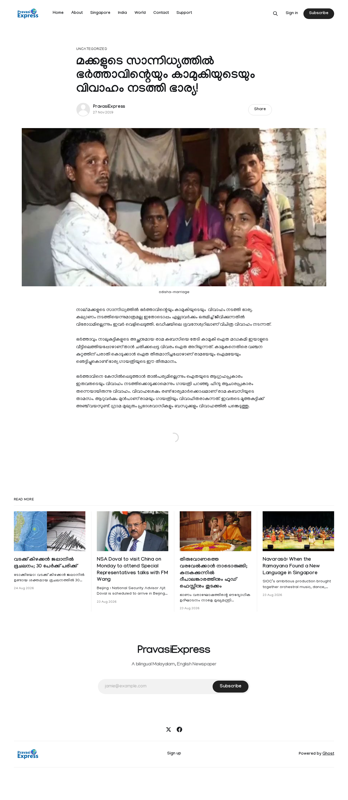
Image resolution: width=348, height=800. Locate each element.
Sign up (174, 753)
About (77, 13)
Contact (161, 13)
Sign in (292, 13)
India (122, 13)
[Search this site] (275, 13)
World (140, 13)
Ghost (328, 754)
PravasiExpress (109, 107)
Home (58, 13)
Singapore (100, 13)
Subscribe (318, 13)
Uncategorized (91, 49)
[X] (168, 729)
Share (260, 109)
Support (184, 13)
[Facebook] (179, 729)
